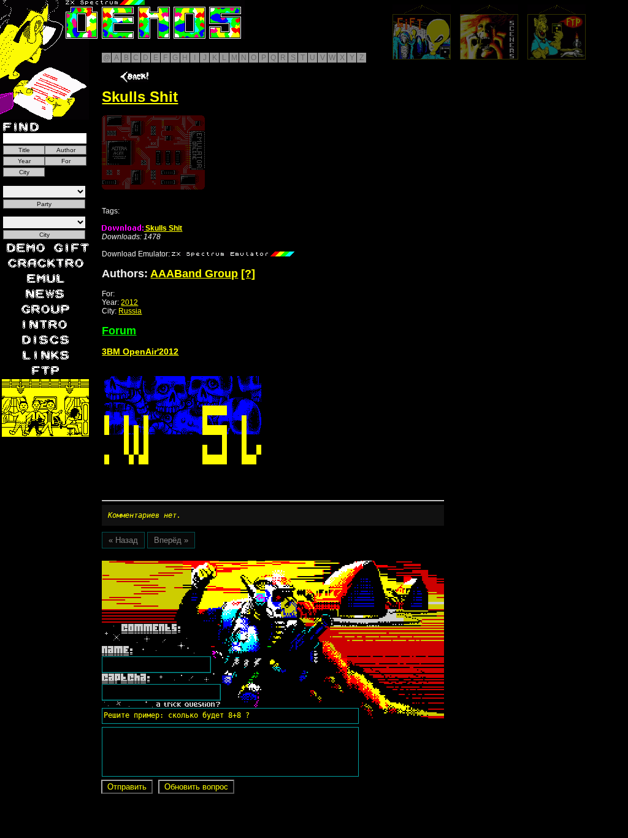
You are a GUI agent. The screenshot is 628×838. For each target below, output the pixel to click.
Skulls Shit (163, 228)
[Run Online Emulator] (153, 152)
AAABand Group (194, 273)
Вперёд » (171, 540)
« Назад (123, 540)
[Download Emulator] (233, 254)
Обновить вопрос (196, 786)
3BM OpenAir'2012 (140, 351)
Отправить (127, 786)
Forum (119, 331)
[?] (248, 273)
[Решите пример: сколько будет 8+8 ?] (175, 565)
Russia (130, 311)
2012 (129, 302)
